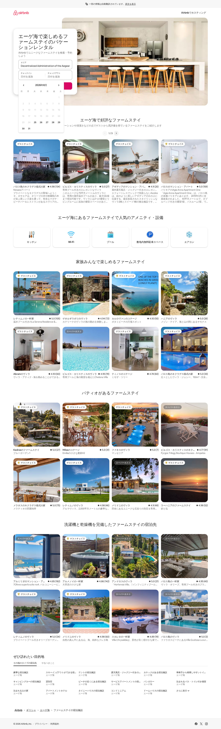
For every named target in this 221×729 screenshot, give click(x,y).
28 (53, 122)
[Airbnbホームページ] (21, 12)
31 (29, 128)
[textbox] (32, 76)
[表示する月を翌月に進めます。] (59, 85)
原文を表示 (130, 4)
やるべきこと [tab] (48, 663)
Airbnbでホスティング (193, 12)
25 (35, 122)
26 (41, 122)
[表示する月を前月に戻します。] (24, 85)
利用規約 (54, 723)
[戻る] (105, 133)
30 (23, 128)
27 (47, 122)
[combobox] (45, 66)
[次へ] (116, 133)
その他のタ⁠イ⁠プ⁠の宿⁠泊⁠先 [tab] (25, 663)
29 (59, 122)
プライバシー (41, 723)
